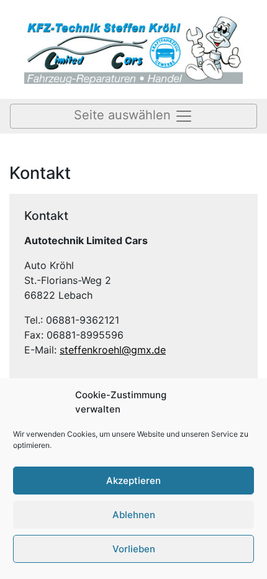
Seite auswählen (124, 114)
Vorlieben (133, 549)
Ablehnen (133, 515)
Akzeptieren (133, 480)
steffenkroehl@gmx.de (113, 350)
